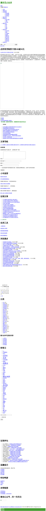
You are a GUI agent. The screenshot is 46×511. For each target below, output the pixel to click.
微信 (6, 24)
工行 (4, 372)
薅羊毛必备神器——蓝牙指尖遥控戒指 (11, 247)
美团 (6, 28)
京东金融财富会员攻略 (7, 249)
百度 (6, 32)
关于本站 (5, 342)
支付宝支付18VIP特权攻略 (8, 253)
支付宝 (6, 22)
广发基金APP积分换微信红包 (9, 205)
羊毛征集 (5, 339)
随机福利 (2, 508)
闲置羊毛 (7, 38)
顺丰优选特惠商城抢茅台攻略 (9, 248)
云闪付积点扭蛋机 (7, 133)
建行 (4, 373)
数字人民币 (5, 386)
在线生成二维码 (3, 228)
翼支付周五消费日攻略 (7, 265)
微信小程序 (6, 376)
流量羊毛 (5, 316)
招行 (4, 380)
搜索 (1, 5)
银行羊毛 (5, 17)
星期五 (4, 387)
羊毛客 (7, 52)
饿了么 (4, 410)
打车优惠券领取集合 (4, 178)
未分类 (4, 314)
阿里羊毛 (5, 18)
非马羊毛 (7, 30)
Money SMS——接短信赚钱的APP (17, 448)
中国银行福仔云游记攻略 (8, 245)
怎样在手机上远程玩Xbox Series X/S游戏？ (12, 250)
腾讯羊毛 (5, 23)
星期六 (10, 120)
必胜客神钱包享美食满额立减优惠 (10, 134)
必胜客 (4, 120)
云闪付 (1, 120)
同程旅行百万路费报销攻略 (8, 254)
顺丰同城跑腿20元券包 (5, 188)
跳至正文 (6, 7)
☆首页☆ (5, 338)
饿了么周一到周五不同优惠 (6, 193)
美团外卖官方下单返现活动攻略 (9, 252)
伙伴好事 (7, 13)
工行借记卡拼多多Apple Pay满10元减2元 (11, 202)
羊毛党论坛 (2, 491)
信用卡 (5, 363)
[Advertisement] (23, 276)
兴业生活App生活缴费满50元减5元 (10, 216)
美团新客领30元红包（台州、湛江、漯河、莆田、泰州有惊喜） (16, 258)
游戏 (4, 395)
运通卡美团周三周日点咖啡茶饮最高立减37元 (12, 264)
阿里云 (1, 482)
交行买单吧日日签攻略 (7, 257)
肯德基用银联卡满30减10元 (8, 128)
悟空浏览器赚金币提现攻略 (8, 255)
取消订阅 (4, 417)
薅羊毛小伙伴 (6, 2)
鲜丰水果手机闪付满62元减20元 (26, 144)
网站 (1, 165)
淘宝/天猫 (7, 19)
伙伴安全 (7, 15)
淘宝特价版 (4, 394)
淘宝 (4, 393)
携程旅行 (4, 383)
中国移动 (5, 352)
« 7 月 (1, 295)
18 (2, 291)
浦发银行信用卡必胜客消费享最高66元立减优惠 (13, 138)
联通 (4, 402)
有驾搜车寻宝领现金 (7, 241)
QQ (6, 25)
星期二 (7, 120)
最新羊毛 (5, 10)
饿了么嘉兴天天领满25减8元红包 (9, 144)
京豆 (4, 361)
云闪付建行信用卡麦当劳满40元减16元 (11, 129)
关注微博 (2, 469)
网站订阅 (2, 473)
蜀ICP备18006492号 (4, 506)
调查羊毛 (7, 35)
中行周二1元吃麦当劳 (7, 136)
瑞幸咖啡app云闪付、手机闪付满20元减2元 (12, 135)
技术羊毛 (7, 40)
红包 (4, 400)
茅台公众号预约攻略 (7, 244)
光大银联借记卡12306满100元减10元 (10, 217)
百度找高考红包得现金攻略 (8, 260)
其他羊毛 (5, 29)
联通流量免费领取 (4, 230)
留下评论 (11, 52)
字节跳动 (7, 33)
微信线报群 (2, 492)
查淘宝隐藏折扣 (3, 235)
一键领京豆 (2, 226)
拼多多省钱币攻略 (7, 259)
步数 (4, 391)
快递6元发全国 (3, 176)
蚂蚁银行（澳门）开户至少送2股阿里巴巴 (12, 213)
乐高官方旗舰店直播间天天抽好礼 (10, 243)
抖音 (4, 379)
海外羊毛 (7, 39)
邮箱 (1, 163)
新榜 (1, 484)
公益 (3, 366)
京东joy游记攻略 (6, 203)
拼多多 (6, 34)
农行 (4, 367)
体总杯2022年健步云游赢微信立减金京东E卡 (19, 460)
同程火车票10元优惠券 (5, 183)
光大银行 (4, 365)
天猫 (4, 370)
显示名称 (2, 160)
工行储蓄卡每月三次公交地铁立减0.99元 (11, 210)
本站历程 (5, 343)
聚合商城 (2, 510)
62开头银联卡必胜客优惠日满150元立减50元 (12, 126)
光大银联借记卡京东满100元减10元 (10, 214)
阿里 (4, 330)
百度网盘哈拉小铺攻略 (15, 445)
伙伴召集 (5, 340)
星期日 (4, 390)
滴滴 (3, 396)
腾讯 (4, 323)
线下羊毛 (7, 37)
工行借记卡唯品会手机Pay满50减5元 (10, 200)
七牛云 (1, 483)
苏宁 (3, 404)
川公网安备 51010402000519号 (15, 506)
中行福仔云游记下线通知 (8, 204)
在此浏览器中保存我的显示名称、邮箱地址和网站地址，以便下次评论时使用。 (18, 167)
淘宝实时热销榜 (3, 233)
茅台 (4, 405)
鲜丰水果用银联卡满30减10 (8, 131)
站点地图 (2, 474)
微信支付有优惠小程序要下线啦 (9, 209)
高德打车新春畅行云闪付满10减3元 (10, 130)
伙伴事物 (5, 12)
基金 (4, 369)
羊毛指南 (5, 344)
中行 (4, 353)
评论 (1, 158)
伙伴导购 (2, 471)
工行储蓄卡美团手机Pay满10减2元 (10, 199)
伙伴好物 (7, 14)
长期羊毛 (5, 42)
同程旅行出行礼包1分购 (8, 263)
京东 (6, 27)
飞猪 (6, 20)
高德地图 (4, 411)
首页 (4, 9)
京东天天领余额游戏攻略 (8, 208)
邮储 (4, 406)
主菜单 (2, 7)
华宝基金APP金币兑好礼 (8, 207)
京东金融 (5, 359)
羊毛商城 (2, 470)
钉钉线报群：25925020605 (6, 493)
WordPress (2, 480)
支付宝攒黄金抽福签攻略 (8, 262)
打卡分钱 (4, 378)
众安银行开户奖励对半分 (8, 212)
